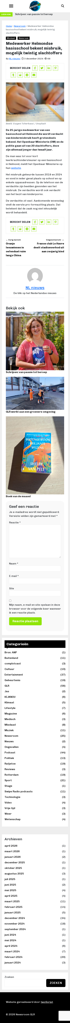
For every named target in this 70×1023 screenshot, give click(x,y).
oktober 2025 (13, 868)
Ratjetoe (35, 763)
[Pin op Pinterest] (55, 68)
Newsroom (35, 735)
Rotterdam (35, 774)
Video (35, 802)
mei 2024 (10, 940)
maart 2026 (12, 851)
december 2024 (15, 918)
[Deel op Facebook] (35, 68)
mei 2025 (10, 890)
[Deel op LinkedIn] (48, 68)
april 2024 (11, 945)
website (16, 167)
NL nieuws (14, 58)
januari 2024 (13, 962)
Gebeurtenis (35, 680)
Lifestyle (35, 708)
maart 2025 (12, 901)
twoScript (47, 1002)
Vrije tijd (35, 808)
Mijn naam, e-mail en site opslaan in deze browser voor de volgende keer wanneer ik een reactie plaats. (35, 608)
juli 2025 (10, 879)
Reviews (35, 769)
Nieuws (35, 741)
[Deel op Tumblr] (13, 75)
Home (9, 26)
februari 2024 (13, 957)
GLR (35, 685)
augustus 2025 (14, 873)
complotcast (35, 663)
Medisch (35, 719)
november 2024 (15, 923)
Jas (35, 691)
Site (11, 588)
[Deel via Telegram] (27, 75)
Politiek (35, 758)
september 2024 (15, 929)
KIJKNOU (35, 696)
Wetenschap (35, 819)
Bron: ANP (35, 652)
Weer (35, 813)
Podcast (35, 752)
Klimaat (35, 702)
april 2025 (11, 895)
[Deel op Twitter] (41, 68)
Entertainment (35, 674)
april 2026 (11, 845)
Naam (13, 563)
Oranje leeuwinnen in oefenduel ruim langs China (16, 248)
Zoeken (9, 977)
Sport (35, 780)
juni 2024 (10, 934)
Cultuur (35, 669)
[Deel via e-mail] (33, 75)
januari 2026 (13, 856)
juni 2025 (10, 884)
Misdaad (35, 724)
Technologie (35, 797)
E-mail (14, 576)
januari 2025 (13, 912)
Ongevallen (35, 746)
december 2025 (15, 862)
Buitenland (35, 657)
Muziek (35, 730)
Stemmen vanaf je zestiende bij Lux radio (38, 14)
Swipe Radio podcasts (35, 791)
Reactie (15, 522)
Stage (35, 785)
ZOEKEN (56, 983)
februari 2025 (13, 906)
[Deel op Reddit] (20, 75)
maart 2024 (12, 951)
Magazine (35, 713)
